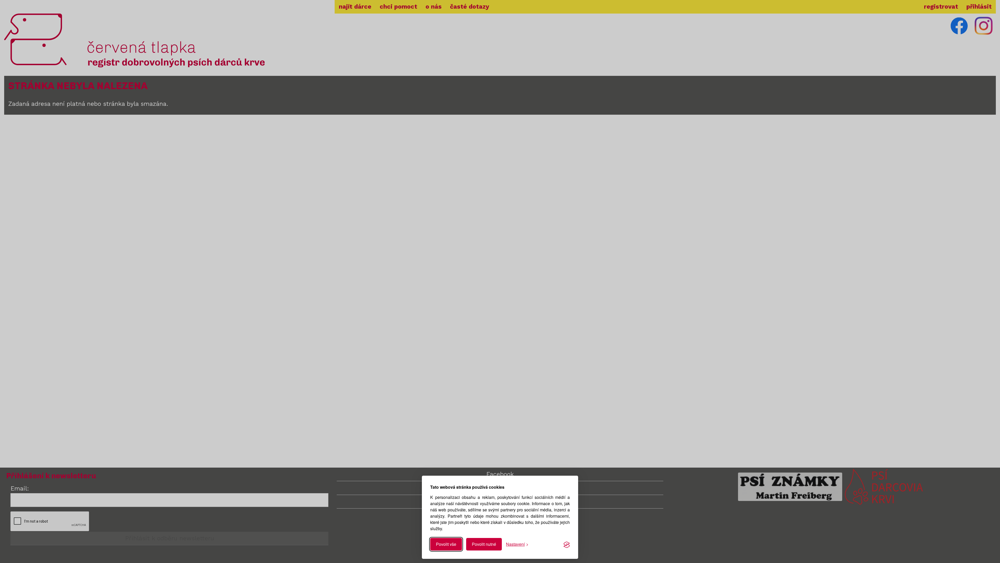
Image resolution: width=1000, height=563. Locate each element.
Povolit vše (446, 544)
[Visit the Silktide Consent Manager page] (567, 544)
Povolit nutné (484, 544)
